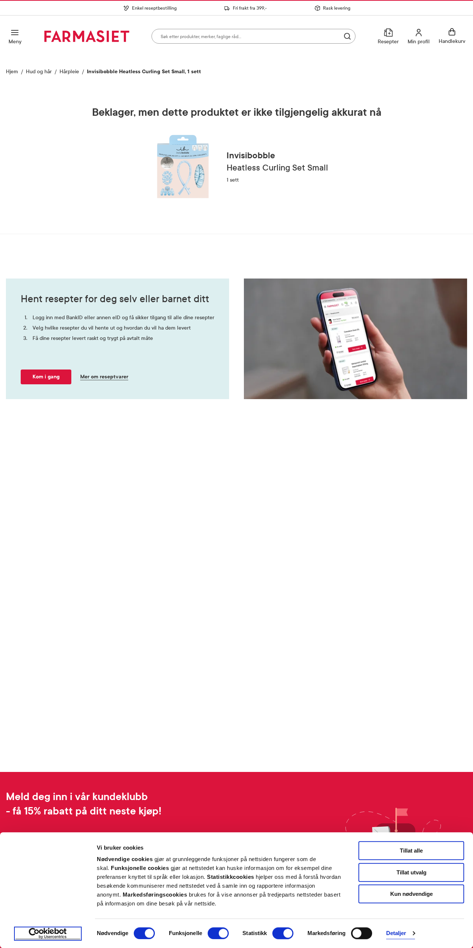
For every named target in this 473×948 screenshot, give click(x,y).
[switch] (218, 933)
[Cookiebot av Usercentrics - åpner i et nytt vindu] (48, 933)
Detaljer (396, 933)
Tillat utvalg (411, 872)
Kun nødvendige (411, 894)
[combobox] (253, 36)
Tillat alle (411, 850)
